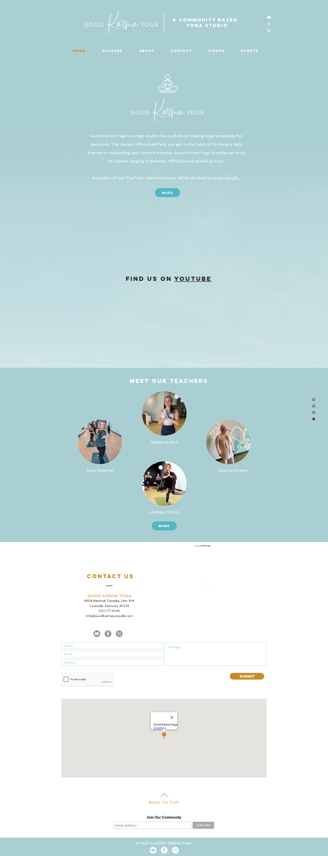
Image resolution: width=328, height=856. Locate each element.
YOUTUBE (193, 278)
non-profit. (228, 178)
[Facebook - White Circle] (164, 850)
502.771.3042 (109, 611)
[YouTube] (269, 17)
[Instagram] (269, 31)
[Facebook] (269, 24)
